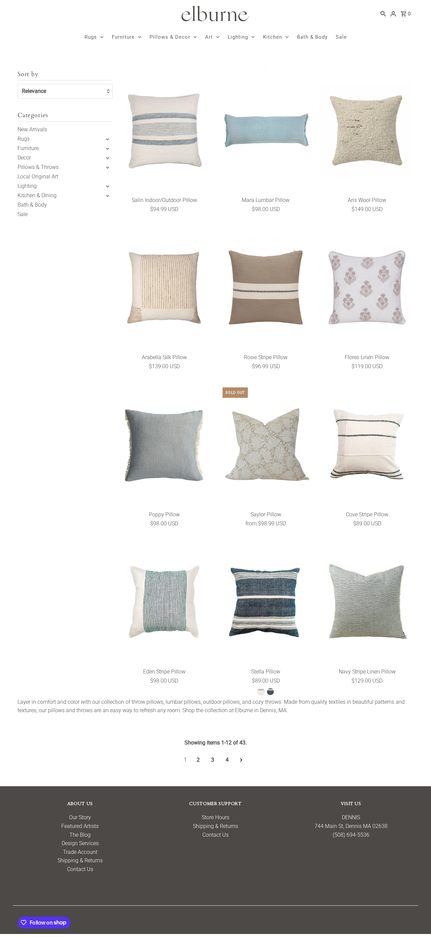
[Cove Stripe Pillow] (367, 444)
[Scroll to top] (416, 919)
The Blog (80, 835)
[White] (261, 691)
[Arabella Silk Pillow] (164, 287)
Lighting (238, 37)
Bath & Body (312, 37)
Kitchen (272, 37)
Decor (24, 157)
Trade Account (80, 852)
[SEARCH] (383, 13)
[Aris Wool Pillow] (367, 130)
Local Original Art (38, 176)
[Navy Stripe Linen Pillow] (367, 601)
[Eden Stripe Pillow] (164, 601)
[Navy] (270, 691)
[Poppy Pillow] (164, 444)
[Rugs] (107, 139)
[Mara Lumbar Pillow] (265, 130)
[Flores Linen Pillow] (367, 287)
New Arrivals (32, 129)
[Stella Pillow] (265, 601)
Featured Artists (80, 826)
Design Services (80, 843)
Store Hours (215, 817)
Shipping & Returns (80, 860)
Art (209, 37)
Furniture (123, 37)
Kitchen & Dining (37, 195)
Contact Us (80, 869)
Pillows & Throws (38, 167)
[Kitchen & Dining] (107, 195)
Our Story (80, 817)
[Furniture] (107, 148)
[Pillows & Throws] (107, 167)
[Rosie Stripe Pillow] (265, 287)
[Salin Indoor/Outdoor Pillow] (164, 130)
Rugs (91, 37)
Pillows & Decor (170, 37)
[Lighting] (107, 186)
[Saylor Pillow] (265, 444)
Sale (341, 37)
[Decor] (107, 158)
